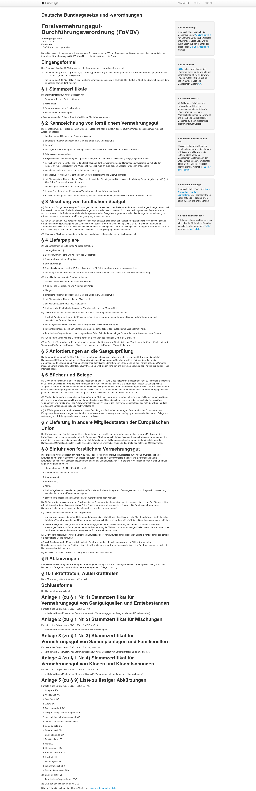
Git (199, 83)
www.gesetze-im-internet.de (103, 788)
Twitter (207, 225)
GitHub (197, 2)
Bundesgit (51, 3)
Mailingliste (195, 228)
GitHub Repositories (199, 46)
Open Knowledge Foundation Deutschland (194, 191)
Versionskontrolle (203, 34)
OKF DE (208, 2)
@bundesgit (183, 2)
